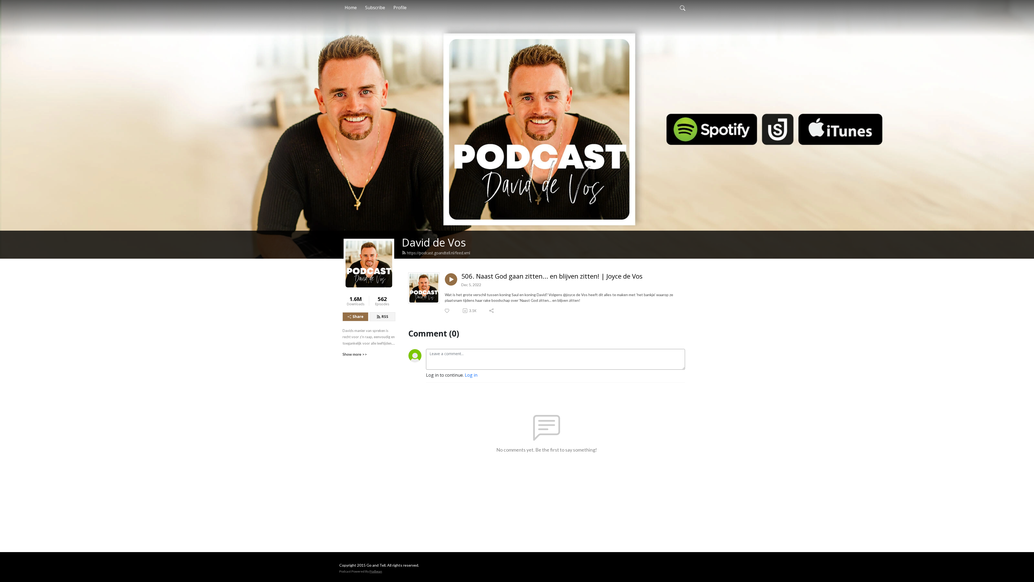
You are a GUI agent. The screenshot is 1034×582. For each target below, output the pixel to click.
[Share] (492, 310)
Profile (400, 8)
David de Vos (434, 242)
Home (351, 8)
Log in (471, 375)
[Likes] (447, 311)
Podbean (375, 571)
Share (358, 316)
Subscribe (375, 8)
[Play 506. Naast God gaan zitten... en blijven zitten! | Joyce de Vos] (451, 279)
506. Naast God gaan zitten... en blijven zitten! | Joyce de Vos (551, 276)
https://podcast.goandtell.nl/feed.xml (438, 252)
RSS (385, 316)
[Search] (682, 7)
